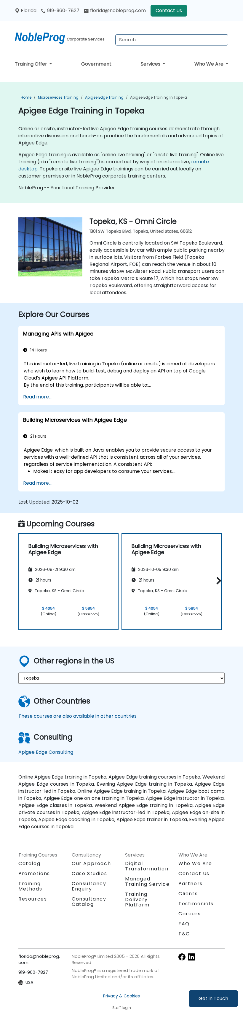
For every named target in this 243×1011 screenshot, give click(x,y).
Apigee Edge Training (104, 97)
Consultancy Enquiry (89, 886)
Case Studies (89, 873)
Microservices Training (58, 97)
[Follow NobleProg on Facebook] (182, 956)
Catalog (29, 863)
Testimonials (195, 903)
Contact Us (169, 10)
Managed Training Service (147, 881)
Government (96, 64)
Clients (188, 893)
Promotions (34, 873)
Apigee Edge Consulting (45, 752)
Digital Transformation (146, 866)
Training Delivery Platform (137, 899)
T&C (184, 933)
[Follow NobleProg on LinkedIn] (191, 956)
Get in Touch (213, 998)
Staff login (121, 1007)
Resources (32, 899)
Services (151, 64)
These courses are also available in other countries (77, 716)
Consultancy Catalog (89, 902)
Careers (189, 913)
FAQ (184, 923)
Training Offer (31, 64)
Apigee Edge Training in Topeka (158, 97)
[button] (217, 580)
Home (26, 97)
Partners (190, 883)
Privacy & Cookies (121, 996)
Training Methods (30, 886)
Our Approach (91, 863)
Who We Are (209, 64)
